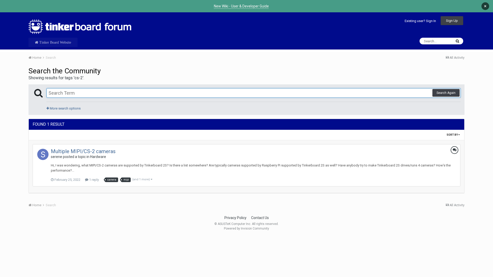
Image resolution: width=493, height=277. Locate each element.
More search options (65, 108)
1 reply (93, 180)
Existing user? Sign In (420, 21)
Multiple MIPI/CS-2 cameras (83, 151)
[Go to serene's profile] (43, 154)
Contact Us (260, 218)
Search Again (446, 93)
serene (56, 157)
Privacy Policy (235, 218)
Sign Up (452, 21)
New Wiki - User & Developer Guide (241, 6)
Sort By (452, 134)
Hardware (98, 157)
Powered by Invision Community (246, 228)
